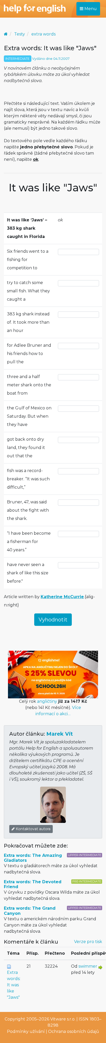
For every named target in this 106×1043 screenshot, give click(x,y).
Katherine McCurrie (62, 596)
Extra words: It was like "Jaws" (13, 985)
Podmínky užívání (26, 1031)
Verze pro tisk (88, 941)
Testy (19, 34)
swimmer (87, 966)
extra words (43, 34)
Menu (90, 8)
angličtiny (47, 701)
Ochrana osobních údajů (73, 1031)
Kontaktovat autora (32, 829)
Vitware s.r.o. (62, 1019)
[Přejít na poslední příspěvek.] (100, 967)
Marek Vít (59, 734)
